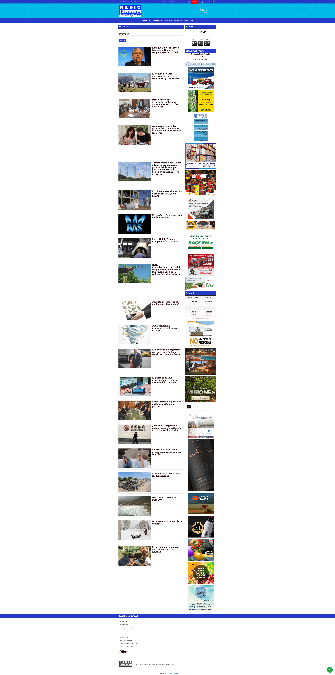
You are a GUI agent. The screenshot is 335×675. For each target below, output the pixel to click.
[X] (202, 1)
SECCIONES (178, 21)
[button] (189, 1)
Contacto (188, 21)
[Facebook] (206, 1)
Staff (144, 21)
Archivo (168, 21)
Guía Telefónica (156, 21)
